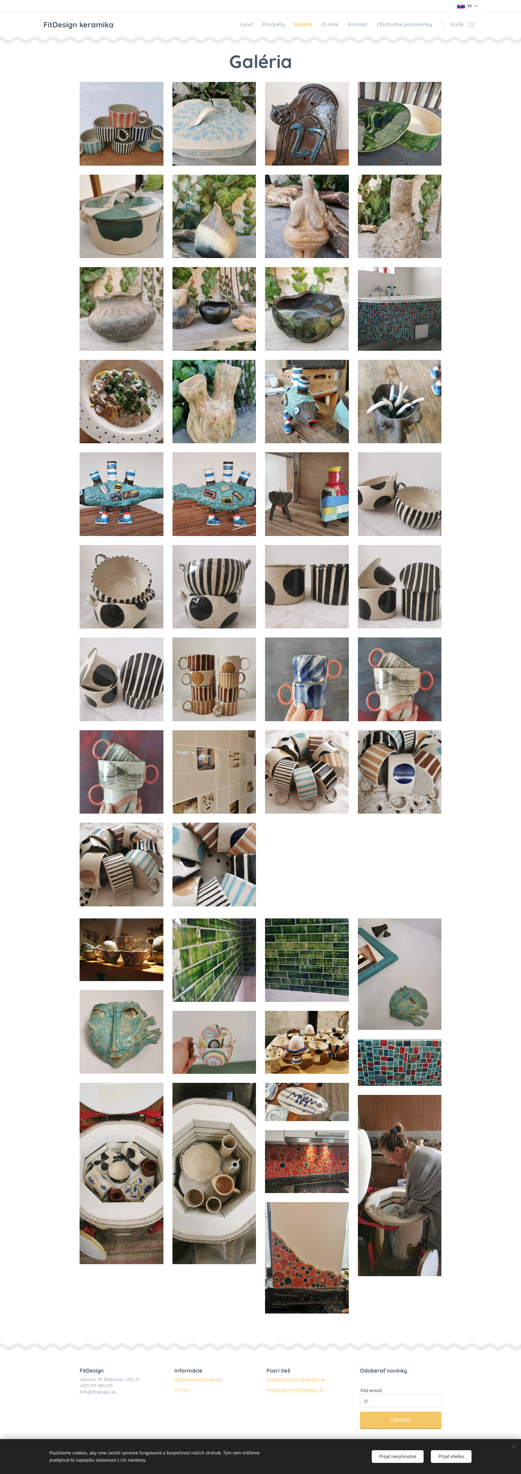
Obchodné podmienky (198, 1379)
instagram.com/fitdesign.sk (296, 1379)
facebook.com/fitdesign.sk (295, 1390)
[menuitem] (247, 24)
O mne (181, 1390)
